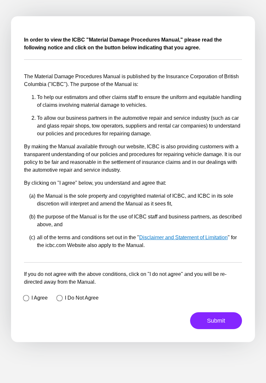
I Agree (39, 298)
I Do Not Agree (82, 298)
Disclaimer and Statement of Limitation (183, 237)
